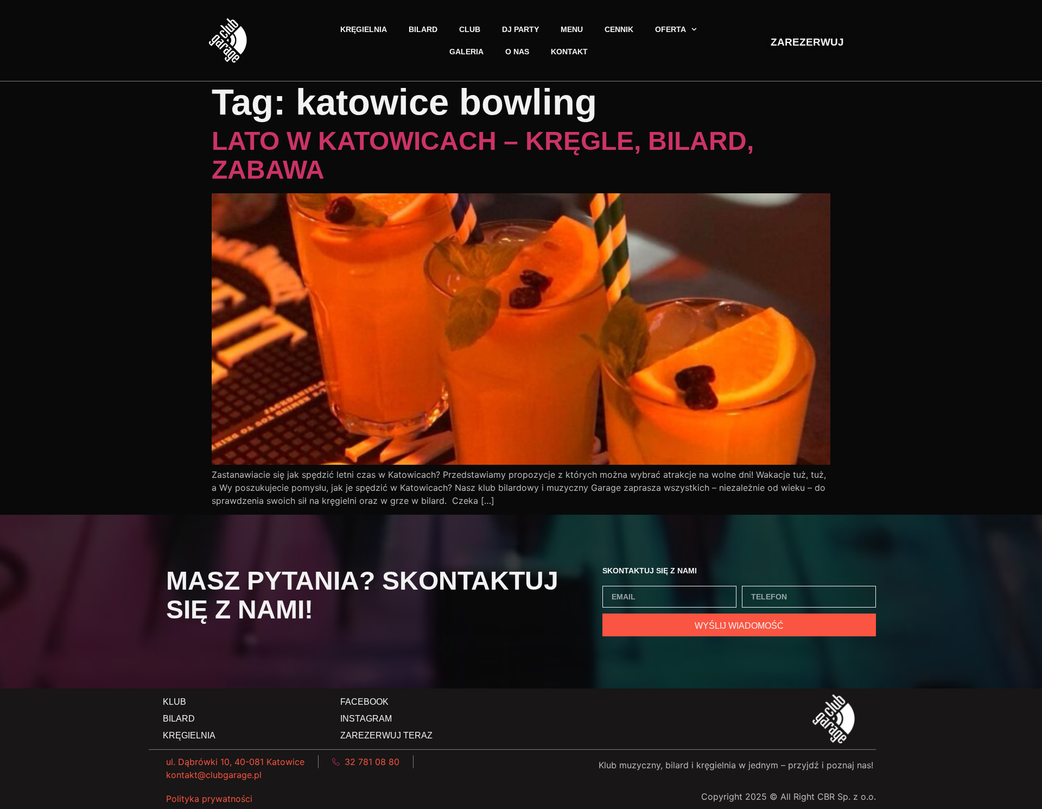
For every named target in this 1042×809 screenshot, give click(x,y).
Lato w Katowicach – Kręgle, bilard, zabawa (483, 155)
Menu (572, 29)
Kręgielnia (363, 29)
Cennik (619, 29)
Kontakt (569, 51)
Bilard (423, 29)
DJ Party (520, 29)
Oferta (670, 29)
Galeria (466, 51)
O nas (517, 51)
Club (469, 29)
